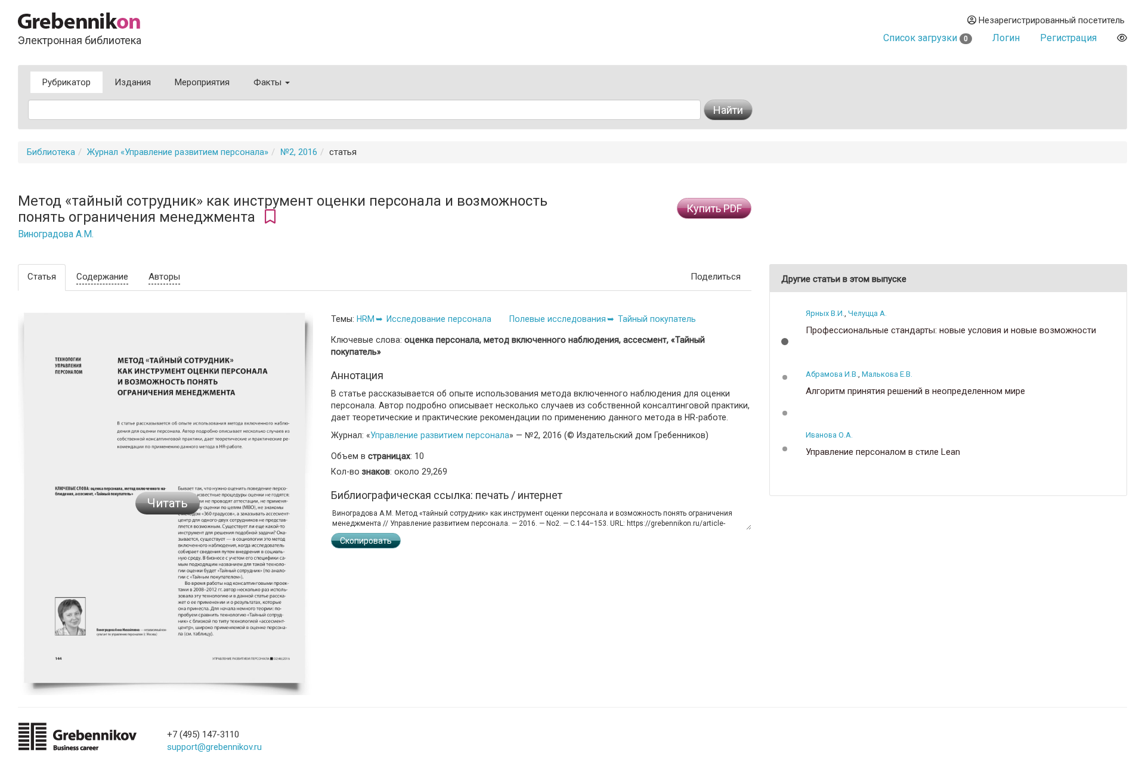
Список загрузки (925, 38)
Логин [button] (1006, 38)
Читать (167, 503)
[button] (785, 342)
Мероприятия (202, 82)
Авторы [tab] (164, 276)
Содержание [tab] (102, 276)
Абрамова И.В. (832, 374)
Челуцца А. (867, 313)
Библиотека (51, 152)
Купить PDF (714, 208)
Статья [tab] (41, 276)
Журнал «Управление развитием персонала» (177, 152)
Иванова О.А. (829, 434)
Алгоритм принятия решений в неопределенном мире (915, 391)
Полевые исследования (557, 319)
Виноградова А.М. (56, 234)
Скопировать (366, 540)
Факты (268, 82)
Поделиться (716, 276)
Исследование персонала (438, 319)
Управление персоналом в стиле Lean (883, 452)
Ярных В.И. (825, 313)
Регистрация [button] (1068, 38)
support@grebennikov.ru (214, 747)
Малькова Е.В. (887, 374)
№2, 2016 (298, 152)
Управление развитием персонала (439, 435)
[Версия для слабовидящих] (1122, 37)
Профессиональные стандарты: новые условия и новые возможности (951, 330)
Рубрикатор (66, 82)
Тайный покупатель (657, 319)
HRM (366, 319)
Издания (132, 82)
